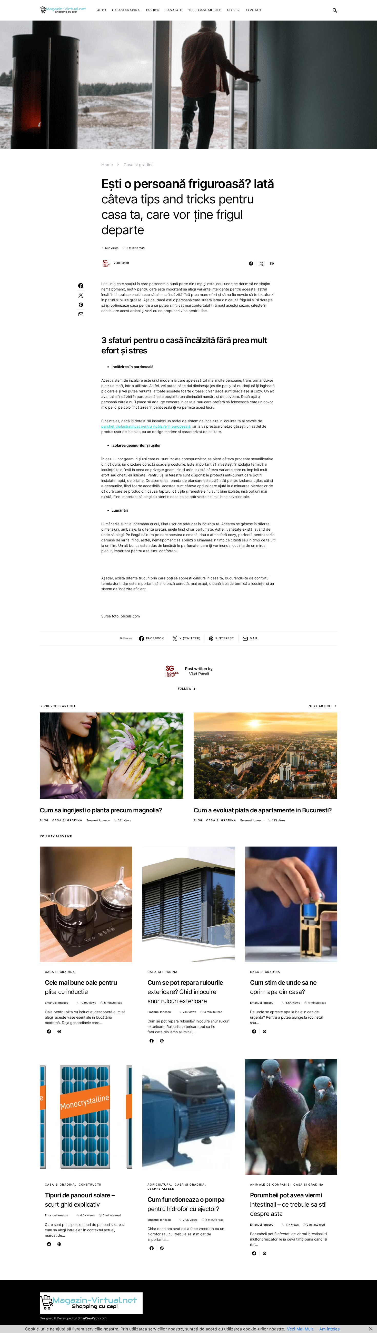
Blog (44, 820)
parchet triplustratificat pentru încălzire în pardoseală (145, 426)
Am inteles (329, 1328)
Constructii (90, 1184)
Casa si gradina (139, 164)
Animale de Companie (270, 1184)
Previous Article (60, 706)
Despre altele (160, 1188)
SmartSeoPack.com (92, 1318)
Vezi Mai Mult (300, 1328)
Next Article (321, 706)
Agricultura (159, 1184)
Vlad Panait (121, 263)
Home (107, 164)
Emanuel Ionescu (98, 820)
